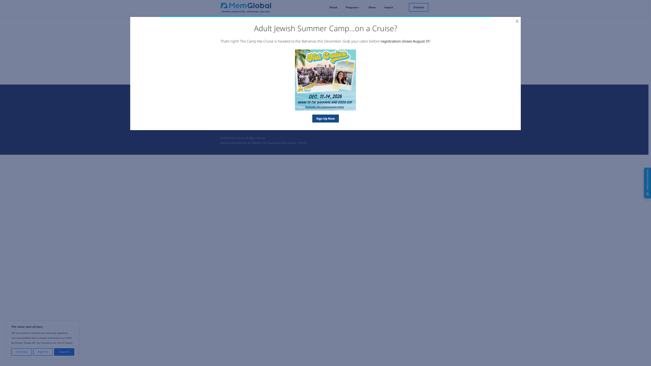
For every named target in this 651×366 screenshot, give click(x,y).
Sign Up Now (325, 118)
